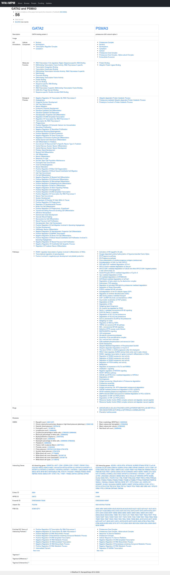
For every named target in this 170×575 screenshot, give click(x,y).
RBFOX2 (118, 482)
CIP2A (125, 467)
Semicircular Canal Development (47, 215)
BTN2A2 (141, 465)
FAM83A (148, 469)
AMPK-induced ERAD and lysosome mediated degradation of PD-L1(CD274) (124, 393)
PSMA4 (109, 480)
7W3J (124, 519)
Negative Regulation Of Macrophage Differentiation (53, 181)
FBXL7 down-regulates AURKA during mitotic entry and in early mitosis (123, 352)
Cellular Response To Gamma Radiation (112, 538)
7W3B (98, 519)
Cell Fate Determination (43, 104)
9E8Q (97, 525)
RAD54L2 (105, 482)
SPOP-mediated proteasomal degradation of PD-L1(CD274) (119, 391)
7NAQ (146, 515)
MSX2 (34, 472)
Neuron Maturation (42, 167)
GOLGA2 (35, 467)
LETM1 (98, 476)
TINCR (128, 486)
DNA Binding (40, 73)
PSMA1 (98, 480)
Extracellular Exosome (106, 57)
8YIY (118, 523)
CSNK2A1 (141, 467)
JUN (55, 467)
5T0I (125, 511)
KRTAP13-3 (36, 469)
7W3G (111, 519)
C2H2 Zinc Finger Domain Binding (47, 90)
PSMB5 (133, 480)
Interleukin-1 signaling (106, 368)
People (33, 3)
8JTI (104, 521)
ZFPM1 (86, 474)
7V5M (138, 517)
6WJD (102, 515)
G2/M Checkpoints (105, 343)
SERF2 (145, 482)
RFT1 (128, 482)
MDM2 (119, 476)
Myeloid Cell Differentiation (45, 152)
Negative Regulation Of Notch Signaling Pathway (52, 187)
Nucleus (38, 42)
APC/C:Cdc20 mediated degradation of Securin (115, 266)
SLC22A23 (112, 484)
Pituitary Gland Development (45, 150)
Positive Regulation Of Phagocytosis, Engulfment (52, 208)
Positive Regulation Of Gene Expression (49, 133)
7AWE (116, 515)
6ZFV (38, 508)
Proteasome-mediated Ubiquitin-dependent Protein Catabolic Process (122, 100)
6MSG (129, 513)
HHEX (51, 467)
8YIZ (122, 523)
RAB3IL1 (99, 482)
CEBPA (66, 465)
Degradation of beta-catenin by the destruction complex (117, 281)
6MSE (124, 513)
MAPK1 (85, 469)
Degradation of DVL (105, 304)
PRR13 (143, 478)
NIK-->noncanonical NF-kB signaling (111, 327)
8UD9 (102, 523)
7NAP (141, 515)
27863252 (65, 432)
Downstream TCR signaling (108, 283)
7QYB (129, 517)
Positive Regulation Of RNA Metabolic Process (51, 546)
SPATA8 (136, 484)
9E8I (134, 523)
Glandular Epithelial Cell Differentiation (48, 110)
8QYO (131, 521)
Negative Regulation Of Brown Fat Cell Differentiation (53, 235)
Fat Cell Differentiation (43, 175)
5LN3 (105, 511)
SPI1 (50, 474)
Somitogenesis (104, 379)
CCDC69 (98, 467)
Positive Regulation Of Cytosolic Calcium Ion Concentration (56, 125)
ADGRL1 (114, 465)
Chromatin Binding (42, 75)
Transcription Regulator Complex (46, 46)
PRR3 (148, 478)
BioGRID (18, 22)
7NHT (150, 515)
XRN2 (98, 488)
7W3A (155, 517)
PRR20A (77, 472)
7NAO (137, 515)
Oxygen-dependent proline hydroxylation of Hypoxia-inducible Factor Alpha (124, 254)
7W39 (151, 517)
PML (59, 472)
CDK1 (61, 465)
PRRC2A (153, 478)
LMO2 (81, 469)
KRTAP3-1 (52, 469)
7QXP (102, 517)
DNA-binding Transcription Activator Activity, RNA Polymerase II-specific (60, 71)
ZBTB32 (80, 474)
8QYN (126, 521)
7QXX (116, 517)
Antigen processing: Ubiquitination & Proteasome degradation (119, 381)
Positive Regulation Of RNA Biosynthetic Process (52, 533)
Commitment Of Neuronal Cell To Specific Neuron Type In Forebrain (58, 144)
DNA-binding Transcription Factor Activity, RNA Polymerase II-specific (59, 65)
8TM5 (152, 521)
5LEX (131, 508)
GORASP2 (129, 472)
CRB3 (130, 467)
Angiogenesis (40, 100)
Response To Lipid (42, 158)
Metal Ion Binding (41, 86)
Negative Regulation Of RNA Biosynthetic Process (53, 544)
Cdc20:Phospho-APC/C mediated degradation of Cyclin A (118, 273)
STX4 (103, 486)
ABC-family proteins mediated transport (112, 296)
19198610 (51, 428)
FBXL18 (153, 469)
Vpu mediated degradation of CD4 (110, 275)
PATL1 (107, 478)
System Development (43, 198)
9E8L (146, 523)
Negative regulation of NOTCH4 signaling (113, 371)
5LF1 (147, 508)
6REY (151, 513)
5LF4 (154, 508)
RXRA (40, 474)
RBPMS (34, 474)
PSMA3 (102, 28)
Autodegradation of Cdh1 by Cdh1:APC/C (113, 262)
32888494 (52, 430)
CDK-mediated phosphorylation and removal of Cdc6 (116, 341)
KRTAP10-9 (80, 467)
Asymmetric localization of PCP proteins (113, 300)
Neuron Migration (41, 106)
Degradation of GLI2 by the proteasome (112, 316)
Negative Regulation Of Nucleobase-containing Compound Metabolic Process (125, 544)
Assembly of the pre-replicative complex (112, 337)
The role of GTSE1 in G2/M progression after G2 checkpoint (119, 350)
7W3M (133, 519)
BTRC (147, 465)
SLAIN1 (105, 484)
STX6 (107, 486)
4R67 (101, 508)
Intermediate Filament (43, 548)
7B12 (120, 515)
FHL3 (87, 465)
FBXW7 (82, 465)
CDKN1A (114, 467)
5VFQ (142, 511)
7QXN (98, 517)
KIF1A (98, 474)
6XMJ (111, 515)
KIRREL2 (103, 474)
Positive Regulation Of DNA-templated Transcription (53, 192)
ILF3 (150, 472)
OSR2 (102, 478)
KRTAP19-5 (126, 474)
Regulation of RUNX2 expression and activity (114, 356)
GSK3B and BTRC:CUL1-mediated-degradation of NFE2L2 (118, 375)
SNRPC (124, 484)
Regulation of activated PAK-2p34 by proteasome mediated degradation (123, 285)
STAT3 (54, 474)
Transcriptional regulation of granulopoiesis (50, 254)
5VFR (146, 511)
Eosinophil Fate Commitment (45, 162)
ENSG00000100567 (102, 500)
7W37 (142, 517)
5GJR (119, 508)
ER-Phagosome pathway (107, 256)
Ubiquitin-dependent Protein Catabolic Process (114, 98)
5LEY (135, 508)
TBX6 (118, 486)
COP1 (71, 465)
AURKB (135, 465)
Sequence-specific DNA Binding (46, 84)
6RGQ (98, 515)
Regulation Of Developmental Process (48, 204)
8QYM (122, 521)
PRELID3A (131, 478)
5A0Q (106, 508)
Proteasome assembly (106, 383)
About (20, 3)
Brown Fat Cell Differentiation (45, 206)
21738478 (55, 459)
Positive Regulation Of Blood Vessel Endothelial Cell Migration (56, 171)
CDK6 (109, 467)
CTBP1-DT (153, 467)
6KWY (110, 513)
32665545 (123, 422)
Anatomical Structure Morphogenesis (48, 131)
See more (36, 550)
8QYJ (113, 521)
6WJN (107, 515)
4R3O (97, 508)
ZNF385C (114, 488)
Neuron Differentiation (43, 156)
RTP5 (132, 482)
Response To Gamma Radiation (110, 533)
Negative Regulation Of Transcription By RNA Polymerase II (56, 98)
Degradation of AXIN (106, 302)
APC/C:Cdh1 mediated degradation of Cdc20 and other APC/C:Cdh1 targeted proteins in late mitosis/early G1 (128, 269)
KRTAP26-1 (134, 474)
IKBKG (146, 472)
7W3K (128, 519)
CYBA (98, 469)
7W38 (146, 517)
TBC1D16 (113, 486)
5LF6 (97, 511)
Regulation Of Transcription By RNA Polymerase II (53, 119)
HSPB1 (140, 472)
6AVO (102, 513)
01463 (98, 496)
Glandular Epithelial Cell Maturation (47, 112)
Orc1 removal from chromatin (109, 339)
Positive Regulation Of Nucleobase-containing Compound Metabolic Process (61, 535)
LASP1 (148, 474)
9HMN (102, 525)
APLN (119, 465)
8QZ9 (139, 521)
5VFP (137, 511)
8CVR (142, 519)
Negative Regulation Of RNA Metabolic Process (52, 540)
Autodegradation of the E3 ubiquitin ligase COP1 (115, 291)
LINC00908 (104, 476)
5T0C (113, 511)
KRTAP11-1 (88, 467)
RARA (89, 472)
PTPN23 (139, 480)
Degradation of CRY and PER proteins (112, 396)
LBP (152, 474)
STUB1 (146, 484)
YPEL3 (102, 488)
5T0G (117, 511)
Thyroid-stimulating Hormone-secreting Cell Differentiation (55, 210)
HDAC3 (41, 467)
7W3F (107, 519)
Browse (26, 3)
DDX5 (102, 469)
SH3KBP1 (99, 484)
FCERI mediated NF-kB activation (110, 289)
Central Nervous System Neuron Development (51, 148)
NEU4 (128, 476)
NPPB (146, 476)
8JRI (97, 521)
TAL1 (58, 474)
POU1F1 (64, 472)
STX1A (98, 486)
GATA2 (37, 28)
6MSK (143, 513)
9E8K (142, 523)
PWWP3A (152, 480)
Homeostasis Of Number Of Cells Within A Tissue (52, 200)
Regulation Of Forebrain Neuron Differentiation (51, 246)
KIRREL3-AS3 (112, 474)
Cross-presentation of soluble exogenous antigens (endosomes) (120, 260)
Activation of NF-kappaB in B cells (110, 252)
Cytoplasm (39, 48)
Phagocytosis (40, 123)
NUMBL (151, 476)
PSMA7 (121, 480)
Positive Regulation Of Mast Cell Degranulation (51, 169)
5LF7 (101, 511)
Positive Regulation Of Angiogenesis (48, 190)
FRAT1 (108, 472)
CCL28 (104, 467)
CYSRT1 (76, 465)
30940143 (89, 424)
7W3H (116, 519)
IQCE (154, 472)
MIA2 (123, 476)
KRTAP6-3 (59, 469)
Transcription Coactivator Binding (47, 69)
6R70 (147, 513)
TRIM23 (68, 474)
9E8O (154, 523)
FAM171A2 (133, 469)
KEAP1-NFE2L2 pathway (107, 373)
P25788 (107, 504)
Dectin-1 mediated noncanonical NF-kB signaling (115, 310)
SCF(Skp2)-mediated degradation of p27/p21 (114, 279)
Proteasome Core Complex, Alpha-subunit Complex (116, 55)
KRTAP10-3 (71, 467)
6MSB (115, 513)
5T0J (128, 511)
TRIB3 (137, 486)
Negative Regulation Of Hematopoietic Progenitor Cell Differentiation (58, 231)
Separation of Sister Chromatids (110, 287)
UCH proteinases (105, 333)
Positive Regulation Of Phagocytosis (48, 202)
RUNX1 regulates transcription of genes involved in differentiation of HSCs (60, 252)
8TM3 (144, 521)
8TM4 (148, 521)
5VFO (133, 511)
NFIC (46, 472)
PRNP (138, 478)
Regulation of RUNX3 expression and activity (114, 360)
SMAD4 (45, 474)
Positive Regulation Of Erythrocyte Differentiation (52, 179)
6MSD (120, 513)
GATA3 (118, 472)
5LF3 (150, 508)
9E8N (150, 523)
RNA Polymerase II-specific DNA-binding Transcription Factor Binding (59, 88)
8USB (106, 523)
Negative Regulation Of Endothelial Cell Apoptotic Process (55, 244)
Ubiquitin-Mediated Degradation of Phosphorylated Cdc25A (119, 346)
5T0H (121, 511)
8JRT (101, 521)
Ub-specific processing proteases (110, 335)
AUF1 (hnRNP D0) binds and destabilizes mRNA (115, 298)
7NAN (132, 515)
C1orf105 (152, 465)
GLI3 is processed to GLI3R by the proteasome (115, 318)
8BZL (137, 519)
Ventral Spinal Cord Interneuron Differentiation (51, 140)
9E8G (126, 523)
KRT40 (64, 467)
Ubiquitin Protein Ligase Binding (110, 65)
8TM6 (97, 523)
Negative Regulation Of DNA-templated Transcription (53, 542)
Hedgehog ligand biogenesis (108, 306)
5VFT (154, 511)
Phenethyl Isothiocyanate (107, 412)
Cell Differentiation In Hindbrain (46, 142)
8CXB (155, 519)
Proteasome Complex (106, 42)
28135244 (57, 449)
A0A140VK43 (100, 504)
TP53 (133, 486)
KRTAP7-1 (67, 469)
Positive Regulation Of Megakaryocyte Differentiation (53, 183)
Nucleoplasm (40, 44)
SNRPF (130, 484)
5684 (97, 492)
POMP (125, 478)
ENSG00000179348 (38, 500)
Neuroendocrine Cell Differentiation (47, 219)
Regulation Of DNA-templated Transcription (50, 117)
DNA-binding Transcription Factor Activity (49, 77)
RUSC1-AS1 (138, 482)
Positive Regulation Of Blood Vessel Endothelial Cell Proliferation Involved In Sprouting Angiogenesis (61, 238)
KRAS (119, 474)
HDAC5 (46, 467)
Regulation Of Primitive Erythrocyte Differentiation (52, 137)
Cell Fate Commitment (43, 173)
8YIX (114, 523)
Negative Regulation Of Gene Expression (49, 135)
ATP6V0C (129, 465)
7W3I (120, 519)
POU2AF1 (70, 472)
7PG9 (154, 515)
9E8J (138, 523)
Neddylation (103, 364)
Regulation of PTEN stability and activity (113, 362)
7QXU (107, 517)
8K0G (109, 521)
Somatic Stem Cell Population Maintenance (50, 160)
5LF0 (143, 508)
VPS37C (154, 486)
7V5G (134, 517)
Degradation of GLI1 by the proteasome (112, 314)
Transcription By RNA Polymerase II (48, 121)
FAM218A (141, 469)
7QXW (111, 517)
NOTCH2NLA (52, 472)
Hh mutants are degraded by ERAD (111, 308)
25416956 (63, 12)
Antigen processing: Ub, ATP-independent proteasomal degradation (121, 387)
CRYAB (135, 467)
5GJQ (114, 508)
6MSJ (138, 513)
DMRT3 (118, 469)
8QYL (117, 521)
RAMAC (111, 482)
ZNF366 (108, 488)
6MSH (134, 513)
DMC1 (113, 469)
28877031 (60, 445)
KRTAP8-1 (74, 469)
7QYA (125, 517)
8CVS (146, 519)
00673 (34, 496)
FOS (103, 472)
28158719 (62, 455)
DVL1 (123, 469)
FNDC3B (99, 472)
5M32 (109, 511)
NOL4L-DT (133, 476)
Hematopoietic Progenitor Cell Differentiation (50, 114)
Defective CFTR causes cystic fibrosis (112, 329)
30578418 (56, 426)
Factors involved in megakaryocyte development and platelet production (60, 256)
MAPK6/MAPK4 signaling (108, 331)
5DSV (110, 508)
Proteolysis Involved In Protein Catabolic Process (116, 102)
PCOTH (112, 478)
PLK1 (117, 478)
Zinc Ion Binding (41, 81)
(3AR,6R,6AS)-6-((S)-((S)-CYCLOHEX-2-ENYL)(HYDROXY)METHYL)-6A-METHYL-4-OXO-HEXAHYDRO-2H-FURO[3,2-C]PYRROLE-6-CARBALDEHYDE (127, 409)
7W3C (102, 519)
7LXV (128, 515)
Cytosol (101, 51)
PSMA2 (104, 480)
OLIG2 (98, 478)
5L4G (123, 508)
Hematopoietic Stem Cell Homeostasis (49, 223)
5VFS (150, 511)
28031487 (50, 422)
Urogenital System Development (46, 102)
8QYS (135, 521)
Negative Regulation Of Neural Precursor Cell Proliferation (55, 242)
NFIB (42, 472)
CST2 (147, 467)
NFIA (38, 472)
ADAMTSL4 (50, 465)
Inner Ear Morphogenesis (44, 165)
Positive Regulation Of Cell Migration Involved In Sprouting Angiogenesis (60, 225)
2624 (33, 492)
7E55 (124, 515)
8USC (110, 523)
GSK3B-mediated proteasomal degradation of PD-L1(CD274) (119, 389)
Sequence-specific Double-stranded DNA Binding (52, 92)
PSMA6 (115, 480)
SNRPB (118, 484)
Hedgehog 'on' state (105, 321)
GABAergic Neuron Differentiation (47, 229)
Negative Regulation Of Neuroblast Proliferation (51, 129)
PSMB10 (127, 480)
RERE (123, 482)
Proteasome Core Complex (108, 53)
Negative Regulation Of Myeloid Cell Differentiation (53, 177)
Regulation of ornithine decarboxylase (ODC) (114, 293)
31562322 (51, 447)
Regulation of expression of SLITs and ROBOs (115, 366)
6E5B (106, 513)
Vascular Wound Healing (44, 217)
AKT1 (57, 465)
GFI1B (123, 472)
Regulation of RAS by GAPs (108, 323)
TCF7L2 (123, 486)
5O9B (34, 508)
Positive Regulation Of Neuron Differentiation (51, 185)
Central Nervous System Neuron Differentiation (51, 146)
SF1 (149, 482)
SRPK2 (141, 484)
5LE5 (127, 508)
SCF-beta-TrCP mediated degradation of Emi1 (114, 264)
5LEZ (139, 508)
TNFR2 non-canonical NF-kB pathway (112, 325)
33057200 (60, 436)
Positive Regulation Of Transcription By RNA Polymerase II (56, 194)
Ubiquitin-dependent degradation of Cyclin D (114, 348)
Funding (41, 3)
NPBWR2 (140, 476)
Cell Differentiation (42, 154)
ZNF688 (120, 488)
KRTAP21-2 (44, 469)
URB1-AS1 (147, 486)
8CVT (150, 519)
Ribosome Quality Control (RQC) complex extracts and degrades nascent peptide (126, 400)
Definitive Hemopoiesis (43, 212)
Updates (49, 3)
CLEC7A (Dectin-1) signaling (108, 312)
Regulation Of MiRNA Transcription (111, 548)
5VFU (97, 513)
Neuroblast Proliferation (43, 127)
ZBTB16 (74, 474)
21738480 (55, 453)
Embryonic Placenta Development (47, 108)
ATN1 (123, 465)
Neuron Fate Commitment (44, 196)
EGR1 (127, 469)
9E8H (130, 523)
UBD (141, 486)
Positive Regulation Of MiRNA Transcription (50, 233)
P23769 (34, 504)
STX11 (152, 484)
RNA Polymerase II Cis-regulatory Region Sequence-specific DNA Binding (60, 63)
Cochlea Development (43, 227)
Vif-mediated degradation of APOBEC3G (113, 277)
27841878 (64, 449)
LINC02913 (112, 476)
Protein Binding (41, 79)
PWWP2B (145, 480)
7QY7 (120, 517)
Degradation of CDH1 (106, 377)
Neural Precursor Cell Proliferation (47, 221)
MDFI (91, 469)
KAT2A (59, 467)
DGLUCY (108, 469)
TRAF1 (63, 474)
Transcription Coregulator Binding (47, 67)
